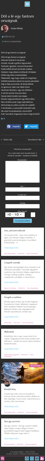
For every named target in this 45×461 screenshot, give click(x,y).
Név (22, 186)
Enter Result (22, 211)
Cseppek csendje (12, 262)
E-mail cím (22, 195)
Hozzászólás (22, 160)
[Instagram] (32, 458)
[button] (27, 4)
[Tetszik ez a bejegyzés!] (2, 119)
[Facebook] (27, 458)
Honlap (22, 203)
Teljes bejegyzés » (11, 248)
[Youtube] (37, 458)
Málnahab (9, 332)
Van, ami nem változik (15, 230)
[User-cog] (42, 458)
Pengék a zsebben (12, 297)
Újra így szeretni (12, 421)
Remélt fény (10, 389)
